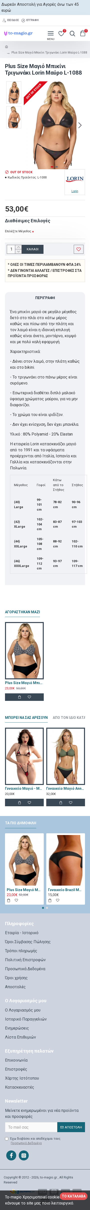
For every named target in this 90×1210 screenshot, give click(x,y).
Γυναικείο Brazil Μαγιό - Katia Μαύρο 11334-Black (65, 890)
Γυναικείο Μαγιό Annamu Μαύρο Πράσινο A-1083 (65, 788)
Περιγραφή (45, 298)
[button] (29, 125)
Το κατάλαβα (74, 1196)
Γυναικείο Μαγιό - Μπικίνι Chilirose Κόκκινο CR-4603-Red (24, 788)
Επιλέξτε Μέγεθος (18, 231)
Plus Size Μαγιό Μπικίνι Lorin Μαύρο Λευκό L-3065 (24, 683)
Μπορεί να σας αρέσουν (26, 718)
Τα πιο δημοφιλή (20, 823)
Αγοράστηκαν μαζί (22, 612)
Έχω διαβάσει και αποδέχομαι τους (35, 1141)
